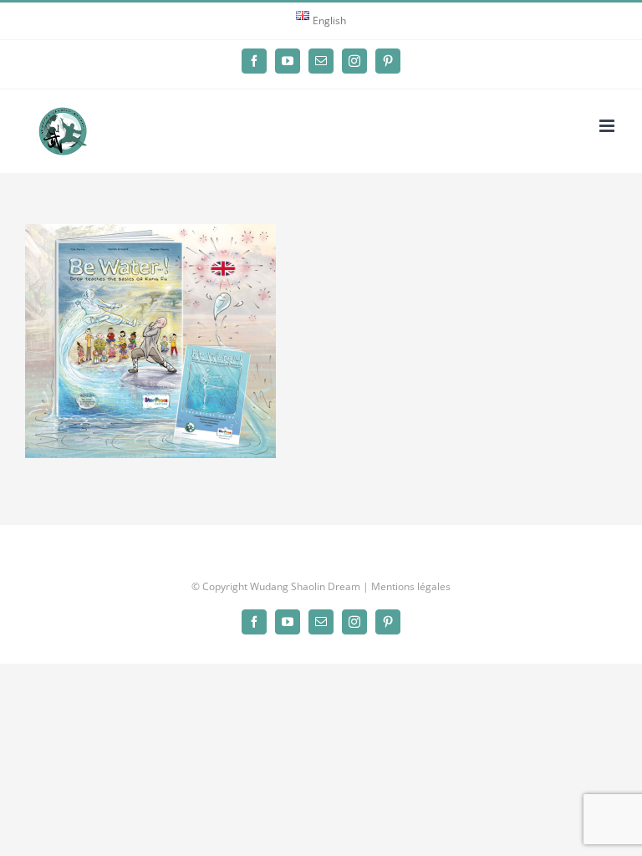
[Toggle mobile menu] (608, 126)
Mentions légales (411, 586)
